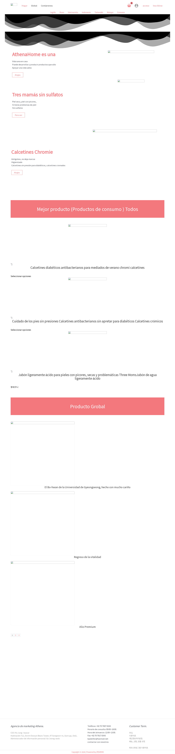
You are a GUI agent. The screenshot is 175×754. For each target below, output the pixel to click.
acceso (146, 5)
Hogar (24, 5)
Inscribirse (157, 5)
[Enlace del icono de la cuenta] (136, 6)
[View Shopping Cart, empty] (129, 5)
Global (34, 5)
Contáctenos (47, 5)
